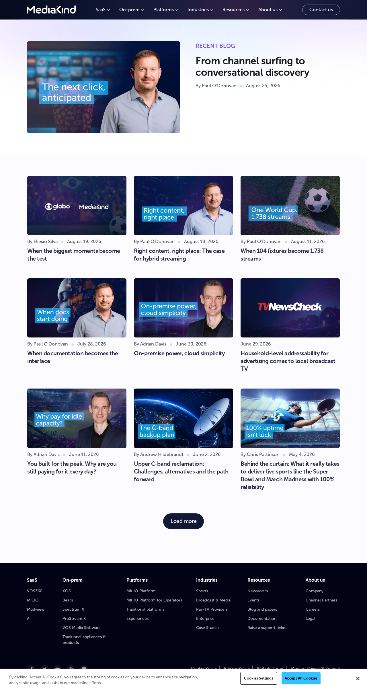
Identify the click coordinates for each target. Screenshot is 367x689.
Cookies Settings (258, 678)
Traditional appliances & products (84, 640)
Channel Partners (321, 600)
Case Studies (207, 628)
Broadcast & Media (213, 600)
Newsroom (257, 591)
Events (253, 600)
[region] (183, 679)
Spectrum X (73, 609)
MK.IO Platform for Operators (154, 600)
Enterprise (205, 618)
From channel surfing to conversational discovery (252, 66)
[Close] (358, 678)
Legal (310, 618)
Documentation (261, 618)
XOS (67, 591)
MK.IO (33, 600)
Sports (202, 591)
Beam (68, 600)
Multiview (35, 609)
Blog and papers (262, 609)
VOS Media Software (82, 628)
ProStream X (74, 618)
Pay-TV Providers (212, 609)
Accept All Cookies (301, 678)
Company (314, 591)
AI (29, 618)
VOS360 (34, 591)
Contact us (321, 9)
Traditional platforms (145, 609)
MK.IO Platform (141, 591)
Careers (313, 609)
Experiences (137, 618)
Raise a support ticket (267, 628)
